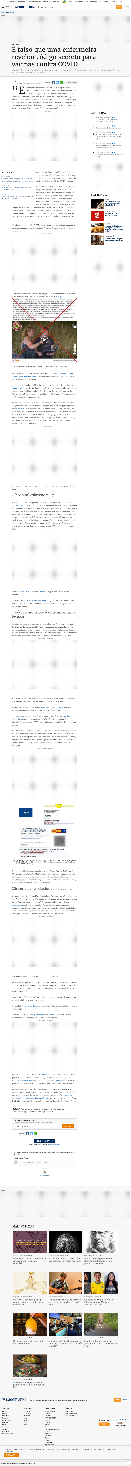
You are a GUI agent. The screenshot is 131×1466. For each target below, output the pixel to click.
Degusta (47, 1431)
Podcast (47, 1440)
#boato (37, 1109)
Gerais (4, 1411)
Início (2, 12)
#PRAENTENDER (50, 1418)
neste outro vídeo (37, 486)
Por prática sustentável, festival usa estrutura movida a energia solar (65, 1302)
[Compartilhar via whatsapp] (61, 83)
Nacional (5, 1418)
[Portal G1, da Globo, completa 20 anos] (97, 216)
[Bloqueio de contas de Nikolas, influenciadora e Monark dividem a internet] (101, 1283)
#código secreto (45, 1111)
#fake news (47, 1109)
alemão (27, 376)
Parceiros (104, 2)
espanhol (56, 373)
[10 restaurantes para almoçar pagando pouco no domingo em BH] (30, 1365)
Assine (119, 7)
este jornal (42, 592)
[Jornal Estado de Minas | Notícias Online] (25, 7)
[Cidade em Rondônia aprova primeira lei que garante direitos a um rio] (101, 1324)
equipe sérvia (17, 388)
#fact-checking (19, 1111)
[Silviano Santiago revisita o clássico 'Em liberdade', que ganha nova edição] (101, 1242)
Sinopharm (43, 1098)
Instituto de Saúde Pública (36, 600)
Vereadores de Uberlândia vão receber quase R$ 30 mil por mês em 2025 (65, 1343)
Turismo (47, 1425)
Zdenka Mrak (17, 505)
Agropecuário (49, 1445)
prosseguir (11, 1455)
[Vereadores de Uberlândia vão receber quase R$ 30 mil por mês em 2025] (65, 1324)
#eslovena (32, 1111)
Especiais (48, 1416)
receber (68, 1126)
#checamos (59, 1109)
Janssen (26, 1098)
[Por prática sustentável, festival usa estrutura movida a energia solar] (65, 1283)
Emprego (48, 1420)
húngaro (64, 373)
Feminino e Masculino (52, 1429)
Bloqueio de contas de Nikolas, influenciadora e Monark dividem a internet (99, 1302)
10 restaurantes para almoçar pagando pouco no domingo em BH (29, 1385)
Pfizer (61, 1095)
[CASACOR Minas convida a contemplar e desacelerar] (97, 240)
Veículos (47, 2)
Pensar (47, 1438)
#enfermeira (26, 1109)
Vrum (25, 1422)
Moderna (68, 1095)
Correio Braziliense (72, 1414)
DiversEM (5, 1422)
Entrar (127, 7)
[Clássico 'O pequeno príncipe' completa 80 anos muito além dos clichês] (30, 1283)
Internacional (46, 7)
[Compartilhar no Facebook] (53, 83)
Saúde (4, 1425)
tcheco (34, 376)
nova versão (46, 1074)
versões (56, 376)
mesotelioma (54, 1015)
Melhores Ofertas (77, 2)
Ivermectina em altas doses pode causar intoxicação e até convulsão (29, 1261)
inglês (71, 373)
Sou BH (113, 2)
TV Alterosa (92, 2)
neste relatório (57, 1080)
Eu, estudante (70, 1416)
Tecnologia (48, 1434)
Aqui (25, 1420)
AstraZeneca (17, 1098)
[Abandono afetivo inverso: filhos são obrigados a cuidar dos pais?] (65, 1242)
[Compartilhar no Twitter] (57, 83)
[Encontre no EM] (112, 7)
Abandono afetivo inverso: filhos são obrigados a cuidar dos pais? (65, 1259)
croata (20, 376)
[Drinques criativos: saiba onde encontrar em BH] (30, 1324)
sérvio (14, 376)
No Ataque (48, 1442)
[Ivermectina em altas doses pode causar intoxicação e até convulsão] (30, 1242)
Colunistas (5, 1427)
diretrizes (41, 716)
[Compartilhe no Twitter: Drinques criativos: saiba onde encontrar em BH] (31, 1338)
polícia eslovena (25, 592)
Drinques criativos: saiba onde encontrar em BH (28, 1342)
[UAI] (64, 2)
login (50, 1145)
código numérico (37, 1015)
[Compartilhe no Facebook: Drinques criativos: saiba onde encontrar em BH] (29, 1338)
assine (57, 1145)
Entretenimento (34, 2)
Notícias (12, 2)
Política (4, 1414)
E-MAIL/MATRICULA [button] (45, 1175)
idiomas (21, 409)
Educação (5, 1431)
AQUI (120, 2)
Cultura (4, 1429)
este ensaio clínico (30, 1006)
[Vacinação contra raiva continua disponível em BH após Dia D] (97, 204)
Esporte (21, 2)
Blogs (25, 1418)
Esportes (48, 1436)
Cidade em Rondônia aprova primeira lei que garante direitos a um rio (100, 1343)
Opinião (47, 1414)
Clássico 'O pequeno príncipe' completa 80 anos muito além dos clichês (28, 1302)
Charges (47, 1422)
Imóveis (56, 2)
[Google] (45, 1172)
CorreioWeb (70, 1411)
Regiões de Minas (50, 1411)
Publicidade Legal (8, 1434)
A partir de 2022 (18, 1074)
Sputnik (33, 1098)
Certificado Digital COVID (52, 707)
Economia (5, 1416)
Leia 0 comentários (44, 1141)
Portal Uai (27, 1411)
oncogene (16, 905)
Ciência (47, 1427)
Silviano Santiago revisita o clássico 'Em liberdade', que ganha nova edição (98, 1261)
